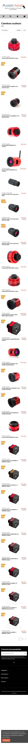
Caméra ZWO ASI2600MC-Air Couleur (9, 170)
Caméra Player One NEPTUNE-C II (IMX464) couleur (10, 534)
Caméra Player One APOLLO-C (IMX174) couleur (10, 485)
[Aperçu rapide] (26, 36)
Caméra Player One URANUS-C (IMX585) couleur (10, 510)
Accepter (6, 740)
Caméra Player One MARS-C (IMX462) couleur (9, 633)
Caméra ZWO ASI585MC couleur (10, 437)
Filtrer (5, 30)
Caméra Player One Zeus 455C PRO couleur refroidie (9, 315)
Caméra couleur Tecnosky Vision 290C (10, 195)
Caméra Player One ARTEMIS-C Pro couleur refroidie (11, 389)
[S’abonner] (25, 654)
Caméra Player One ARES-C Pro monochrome (10, 87)
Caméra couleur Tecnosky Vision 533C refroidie (10, 219)
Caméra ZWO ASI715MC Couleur (10, 291)
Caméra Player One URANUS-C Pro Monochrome (10, 116)
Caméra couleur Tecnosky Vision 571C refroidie (10, 244)
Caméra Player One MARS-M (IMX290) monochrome (9, 608)
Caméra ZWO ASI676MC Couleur (10, 58)
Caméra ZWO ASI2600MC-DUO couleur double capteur (10, 364)
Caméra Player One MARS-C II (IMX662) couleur (9, 584)
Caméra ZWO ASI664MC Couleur (10, 268)
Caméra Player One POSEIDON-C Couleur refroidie (10, 413)
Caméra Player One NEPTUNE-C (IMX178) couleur (10, 559)
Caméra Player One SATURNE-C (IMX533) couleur (10, 461)
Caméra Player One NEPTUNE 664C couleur (11, 339)
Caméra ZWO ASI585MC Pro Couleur (9, 146)
